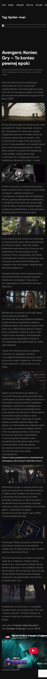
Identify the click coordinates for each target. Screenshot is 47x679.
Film (32, 72)
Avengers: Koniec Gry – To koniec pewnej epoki (19, 58)
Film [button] (4, 5)
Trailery (20, 5)
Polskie (39, 5)
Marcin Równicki (20, 70)
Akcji (22, 72)
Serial (11, 5)
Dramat (27, 72)
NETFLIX (29, 5)
